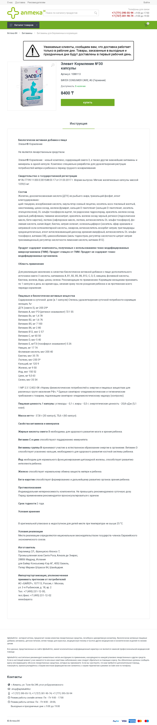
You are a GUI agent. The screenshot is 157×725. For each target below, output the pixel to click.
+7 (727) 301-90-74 (122, 15)
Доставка (20, 2)
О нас (10, 2)
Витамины (27, 33)
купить (87, 102)
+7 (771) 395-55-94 (122, 12)
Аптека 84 (12, 33)
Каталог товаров (23, 25)
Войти (147, 2)
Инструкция (78, 123)
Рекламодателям (36, 2)
